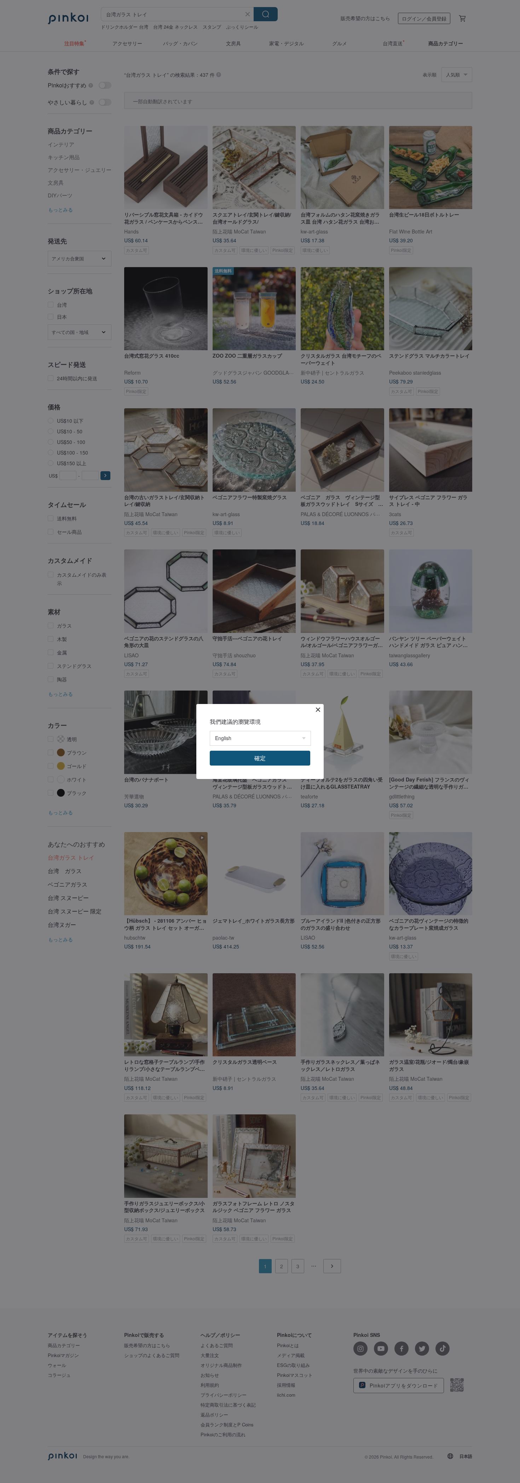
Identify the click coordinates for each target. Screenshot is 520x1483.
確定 (260, 758)
